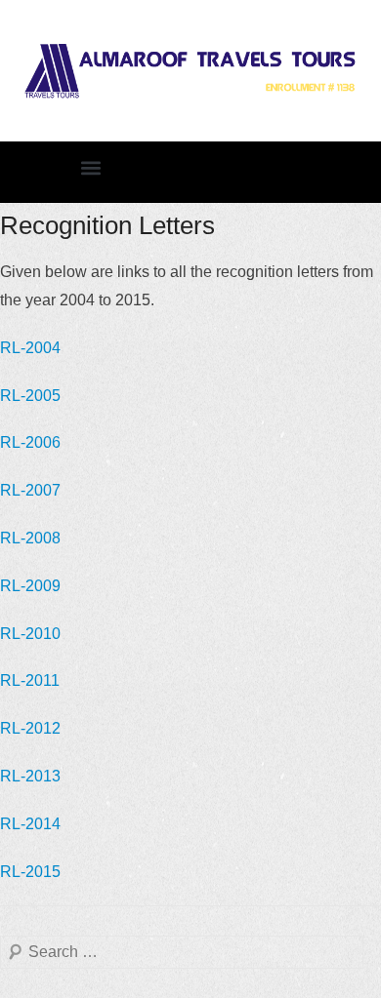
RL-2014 (30, 824)
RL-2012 (30, 728)
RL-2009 (30, 586)
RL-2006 (30, 442)
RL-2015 (30, 871)
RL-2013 (30, 776)
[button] (90, 167)
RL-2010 (30, 633)
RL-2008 (30, 538)
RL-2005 (30, 395)
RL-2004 (30, 347)
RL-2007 (30, 490)
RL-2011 (30, 680)
